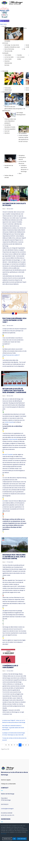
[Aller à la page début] (2, 743)
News (4, 208)
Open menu (3, 24)
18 (17, 745)
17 (14, 745)
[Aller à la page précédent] (4, 743)
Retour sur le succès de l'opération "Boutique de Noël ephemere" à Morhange (14, 391)
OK (14, 838)
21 (25, 745)
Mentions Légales (6, 780)
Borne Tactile (4, 21)
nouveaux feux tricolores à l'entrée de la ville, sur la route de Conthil (14, 557)
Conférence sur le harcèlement (10, 667)
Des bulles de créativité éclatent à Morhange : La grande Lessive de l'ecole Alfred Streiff (13, 727)
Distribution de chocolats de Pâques (14, 204)
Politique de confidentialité (8, 784)
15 (8, 745)
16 (11, 745)
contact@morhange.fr (7, 808)
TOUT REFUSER (22, 838)
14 (6, 745)
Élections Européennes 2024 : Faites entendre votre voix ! (14, 320)
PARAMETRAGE (7, 838)
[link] (9, 422)
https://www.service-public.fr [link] (11, 355)
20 (23, 745)
